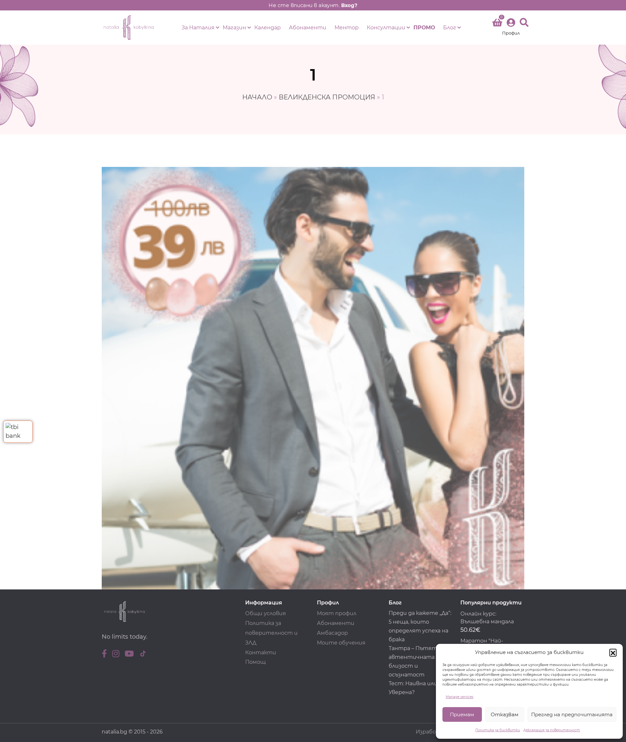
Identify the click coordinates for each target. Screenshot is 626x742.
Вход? (349, 5)
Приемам (462, 714)
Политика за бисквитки (497, 730)
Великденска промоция (327, 97)
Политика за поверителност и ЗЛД (271, 633)
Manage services (459, 697)
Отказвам (504, 714)
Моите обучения (341, 643)
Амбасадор (332, 633)
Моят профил (336, 613)
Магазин (234, 27)
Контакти (260, 652)
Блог (449, 27)
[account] (511, 27)
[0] (497, 23)
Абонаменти (307, 27)
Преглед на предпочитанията (572, 714)
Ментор (347, 27)
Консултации (386, 27)
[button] (613, 652)
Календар (267, 27)
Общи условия (265, 613)
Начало (257, 97)
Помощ (255, 662)
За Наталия (198, 27)
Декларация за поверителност (551, 730)
